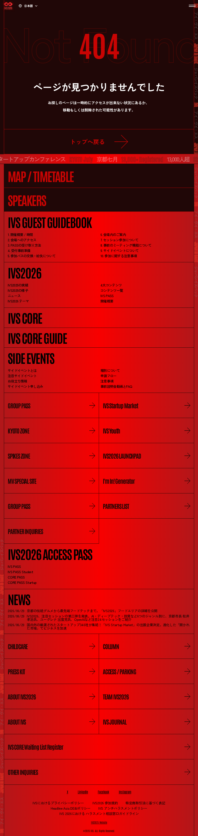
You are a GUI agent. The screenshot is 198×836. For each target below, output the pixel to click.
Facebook (103, 792)
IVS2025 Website (99, 822)
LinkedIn (83, 792)
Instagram (125, 792)
